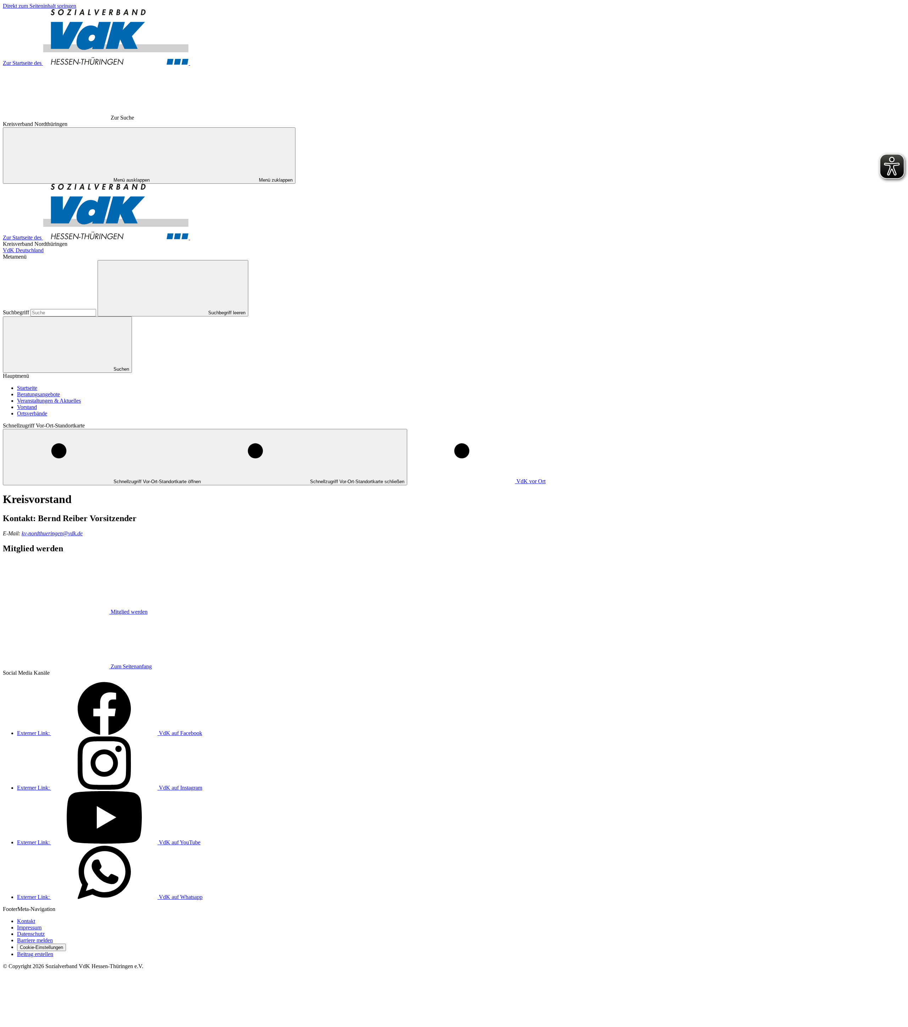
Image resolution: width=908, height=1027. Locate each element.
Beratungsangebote (38, 394)
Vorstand (27, 407)
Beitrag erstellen (35, 954)
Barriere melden (35, 940)
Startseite (27, 388)
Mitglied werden (129, 612)
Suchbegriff (17, 312)
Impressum (29, 927)
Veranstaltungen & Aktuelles (49, 401)
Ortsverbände (32, 413)
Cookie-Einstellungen (41, 947)
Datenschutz (31, 934)
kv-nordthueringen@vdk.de (52, 533)
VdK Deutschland (23, 250)
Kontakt (26, 921)
